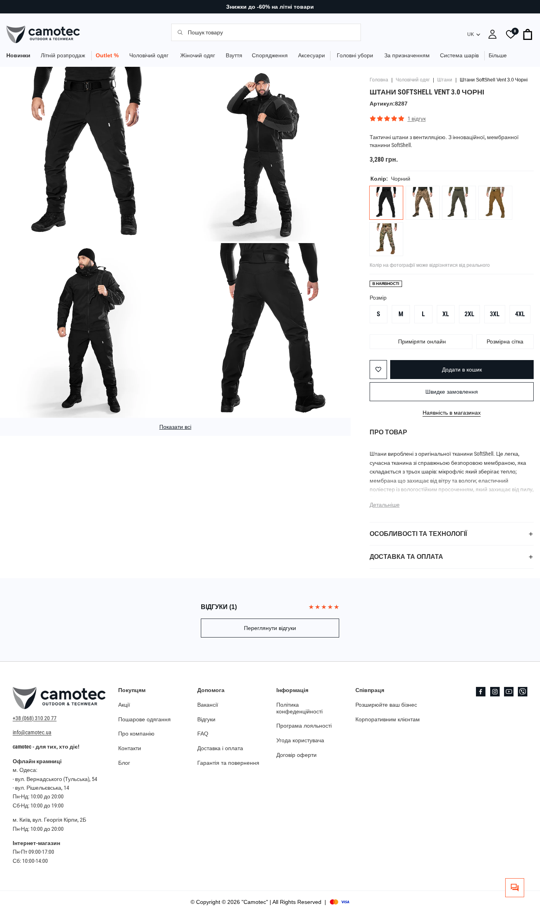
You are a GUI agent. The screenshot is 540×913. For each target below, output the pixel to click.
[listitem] (498, 55)
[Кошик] (528, 34)
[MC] (386, 239)
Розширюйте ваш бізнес (386, 705)
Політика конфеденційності (299, 708)
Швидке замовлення (451, 392)
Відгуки (206, 719)
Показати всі (175, 427)
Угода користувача (300, 740)
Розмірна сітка (505, 341)
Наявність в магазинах (452, 412)
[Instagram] (495, 691)
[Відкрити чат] (514, 887)
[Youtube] (509, 691)
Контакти (129, 748)
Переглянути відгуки (270, 628)
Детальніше (385, 505)
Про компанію (136, 733)
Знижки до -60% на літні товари (270, 7)
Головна (379, 80)
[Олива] (459, 203)
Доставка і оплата (220, 748)
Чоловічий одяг (413, 80)
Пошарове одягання (144, 719)
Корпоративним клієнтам (387, 719)
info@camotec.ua (32, 732)
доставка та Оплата (406, 556)
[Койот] (495, 203)
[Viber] (522, 691)
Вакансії (207, 705)
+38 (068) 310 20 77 (35, 718)
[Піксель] (422, 203)
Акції (124, 705)
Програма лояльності (304, 725)
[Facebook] (480, 691)
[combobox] (270, 32)
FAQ (202, 733)
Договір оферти (296, 755)
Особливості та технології (418, 534)
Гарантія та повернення (228, 763)
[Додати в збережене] (378, 369)
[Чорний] (386, 203)
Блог (124, 763)
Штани (444, 80)
